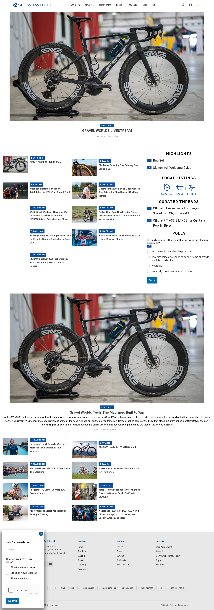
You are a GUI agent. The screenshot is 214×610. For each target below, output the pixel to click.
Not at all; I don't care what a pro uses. (172, 271)
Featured (106, 125)
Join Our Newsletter (19, 542)
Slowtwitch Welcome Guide (172, 168)
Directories (105, 5)
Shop (145, 5)
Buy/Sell (89, 5)
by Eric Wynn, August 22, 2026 (107, 136)
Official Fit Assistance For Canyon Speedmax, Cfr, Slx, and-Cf (176, 210)
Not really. (157, 265)
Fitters (192, 193)
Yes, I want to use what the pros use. (172, 251)
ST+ (155, 5)
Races (180, 193)
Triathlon (107, 184)
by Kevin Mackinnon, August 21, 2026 (107, 429)
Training (37, 231)
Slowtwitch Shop (20, 578)
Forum (119, 5)
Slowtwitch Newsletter (23, 567)
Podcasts (133, 5)
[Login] (191, 5)
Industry (106, 485)
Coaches (166, 193)
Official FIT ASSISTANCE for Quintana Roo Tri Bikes (179, 223)
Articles (75, 5)
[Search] (183, 5)
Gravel (104, 161)
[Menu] (198, 5)
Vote (152, 280)
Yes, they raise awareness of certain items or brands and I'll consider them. (180, 259)
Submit (12, 600)
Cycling (36, 184)
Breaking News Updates (24, 572)
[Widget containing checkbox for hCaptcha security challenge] (23, 590)
